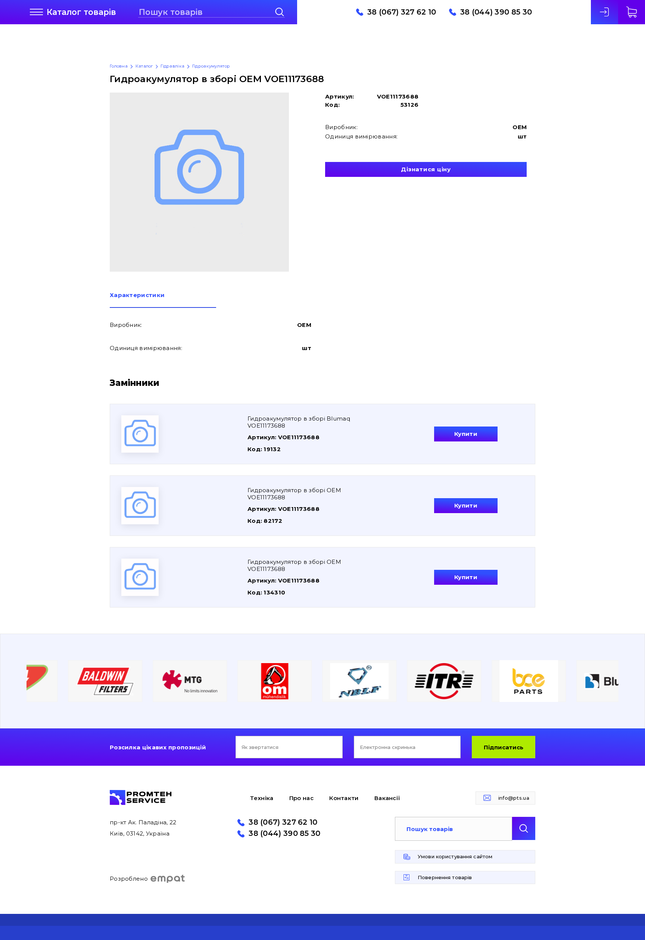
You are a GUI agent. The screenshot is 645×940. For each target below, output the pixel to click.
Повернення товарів (445, 877)
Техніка (261, 798)
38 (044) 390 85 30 (496, 12)
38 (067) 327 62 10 (401, 12)
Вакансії (387, 798)
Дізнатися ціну (426, 169)
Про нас (301, 798)
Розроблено (129, 878)
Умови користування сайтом (455, 856)
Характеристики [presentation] (137, 295)
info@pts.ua (513, 798)
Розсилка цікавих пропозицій (158, 747)
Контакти (343, 798)
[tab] (163, 300)
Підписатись (503, 747)
